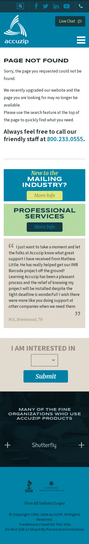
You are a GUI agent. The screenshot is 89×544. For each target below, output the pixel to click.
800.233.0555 (80, 6)
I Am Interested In (43, 348)
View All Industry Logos (44, 503)
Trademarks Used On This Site (44, 524)
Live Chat (67, 21)
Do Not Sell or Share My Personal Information (44, 529)
